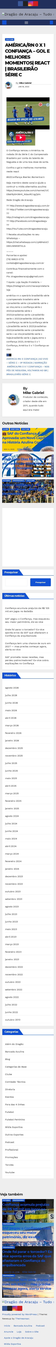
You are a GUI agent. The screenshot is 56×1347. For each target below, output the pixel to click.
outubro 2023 (13, 891)
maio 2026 (11, 710)
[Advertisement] (28, 537)
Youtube (9, 39)
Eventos (9, 1097)
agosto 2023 (12, 906)
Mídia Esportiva (14, 1127)
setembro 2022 (13, 989)
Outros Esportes (14, 1134)
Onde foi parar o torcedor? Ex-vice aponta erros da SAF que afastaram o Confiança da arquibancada (26, 632)
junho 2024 (11, 831)
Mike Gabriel (25, 83)
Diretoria (15, 429)
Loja (19, 1331)
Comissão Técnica (15, 1081)
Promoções (11, 1157)
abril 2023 (10, 936)
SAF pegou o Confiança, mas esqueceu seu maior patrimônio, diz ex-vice (26, 1232)
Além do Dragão (14, 1044)
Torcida (9, 1164)
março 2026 (12, 725)
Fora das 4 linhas (15, 1104)
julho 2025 (11, 763)
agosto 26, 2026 (12, 1244)
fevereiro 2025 (13, 801)
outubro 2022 (13, 982)
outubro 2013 (12, 1019)
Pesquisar (11, 572)
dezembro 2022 (14, 967)
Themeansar (22, 1318)
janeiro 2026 (12, 740)
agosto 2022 (12, 997)
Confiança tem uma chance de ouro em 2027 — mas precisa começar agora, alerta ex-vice (28, 646)
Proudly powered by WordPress (20, 1314)
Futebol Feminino (15, 1119)
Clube (5, 429)
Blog (7, 1059)
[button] (47, 22)
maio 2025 (11, 778)
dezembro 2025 (14, 748)
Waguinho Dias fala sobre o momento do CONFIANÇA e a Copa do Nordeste (26, 463)
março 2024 (12, 853)
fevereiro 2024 (13, 861)
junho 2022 (11, 1012)
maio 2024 (11, 838)
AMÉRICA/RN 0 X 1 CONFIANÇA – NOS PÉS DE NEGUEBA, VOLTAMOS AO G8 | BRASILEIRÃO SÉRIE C (27, 370)
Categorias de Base (16, 1066)
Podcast (9, 1142)
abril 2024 (11, 846)
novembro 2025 (14, 755)
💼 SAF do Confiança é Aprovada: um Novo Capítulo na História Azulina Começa (26, 437)
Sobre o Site (31, 1331)
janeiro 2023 (12, 959)
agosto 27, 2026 (12, 1221)
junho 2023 (11, 921)
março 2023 (12, 944)
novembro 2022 (14, 974)
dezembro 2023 (14, 876)
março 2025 (12, 793)
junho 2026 (11, 702)
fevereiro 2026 (13, 733)
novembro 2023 (14, 884)
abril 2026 (10, 718)
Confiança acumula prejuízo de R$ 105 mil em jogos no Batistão (25, 1208)
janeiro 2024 (12, 868)
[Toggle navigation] (26, 22)
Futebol (6, 480)
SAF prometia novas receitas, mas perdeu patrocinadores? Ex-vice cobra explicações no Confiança (27, 660)
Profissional (18, 480)
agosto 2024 (12, 816)
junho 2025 (11, 770)
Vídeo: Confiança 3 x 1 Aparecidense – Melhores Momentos (23, 489)
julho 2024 (11, 823)
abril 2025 (10, 785)
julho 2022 (11, 1004)
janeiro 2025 (12, 808)
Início (7, 1325)
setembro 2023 (13, 899)
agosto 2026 (12, 687)
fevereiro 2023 (13, 951)
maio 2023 (11, 929)
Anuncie (8, 1331)
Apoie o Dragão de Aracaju (18, 1337)
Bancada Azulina (14, 1051)
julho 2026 (11, 695)
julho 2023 (11, 914)
